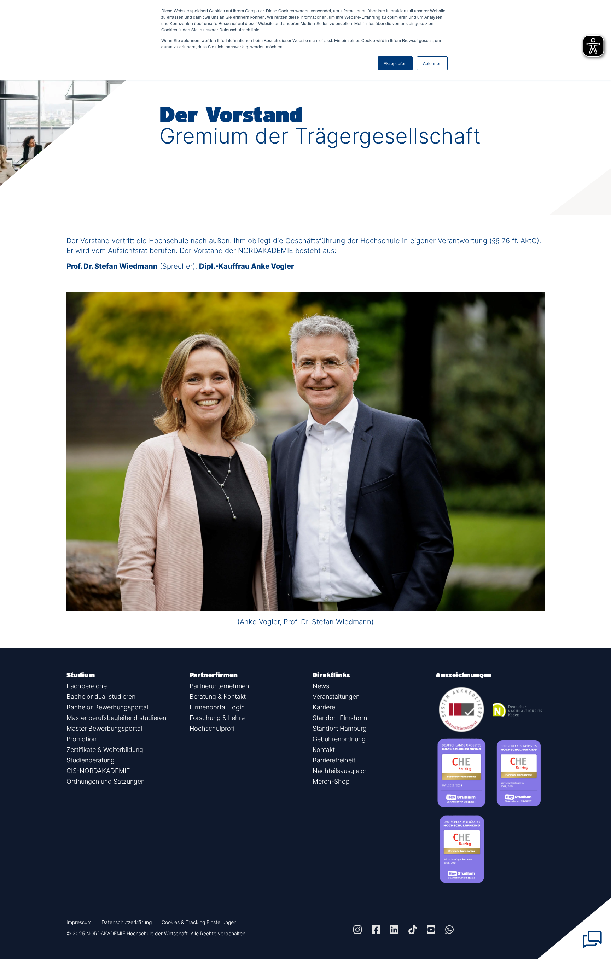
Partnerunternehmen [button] (219, 686)
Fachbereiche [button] (86, 686)
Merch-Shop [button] (331, 781)
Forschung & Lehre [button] (217, 717)
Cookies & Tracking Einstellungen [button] (199, 922)
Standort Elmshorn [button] (340, 717)
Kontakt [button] (324, 749)
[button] (357, 929)
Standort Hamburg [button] (340, 728)
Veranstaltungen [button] (336, 696)
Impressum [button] (79, 922)
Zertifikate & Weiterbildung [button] (104, 749)
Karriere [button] (324, 707)
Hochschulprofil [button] (213, 728)
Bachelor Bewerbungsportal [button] (107, 707)
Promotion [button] (81, 739)
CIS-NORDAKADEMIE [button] (98, 770)
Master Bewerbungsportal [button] (104, 728)
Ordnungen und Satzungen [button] (105, 781)
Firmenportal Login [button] (217, 707)
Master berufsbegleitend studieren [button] (116, 717)
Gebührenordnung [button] (339, 739)
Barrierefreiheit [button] (334, 760)
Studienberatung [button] (90, 760)
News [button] (321, 686)
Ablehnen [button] (432, 63)
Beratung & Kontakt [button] (218, 696)
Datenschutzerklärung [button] (126, 922)
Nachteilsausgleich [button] (340, 770)
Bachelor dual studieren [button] (100, 696)
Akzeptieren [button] (395, 63)
